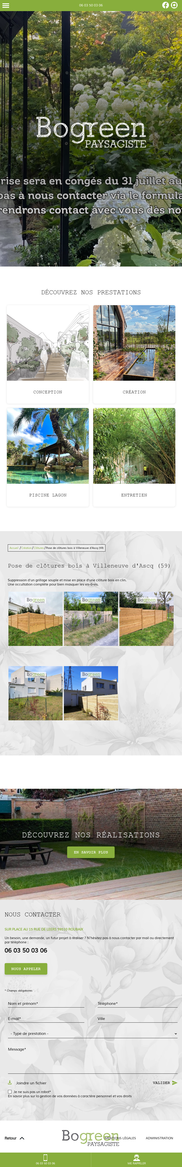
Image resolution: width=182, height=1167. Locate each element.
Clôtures (39, 548)
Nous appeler (26, 969)
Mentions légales (120, 1138)
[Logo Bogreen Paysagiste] (91, 133)
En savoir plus (91, 852)
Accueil (14, 548)
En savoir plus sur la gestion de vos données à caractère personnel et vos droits (70, 1096)
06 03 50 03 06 (91, 5)
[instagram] (174, 7)
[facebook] (165, 7)
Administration (159, 1138)
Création (26, 548)
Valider (161, 1083)
